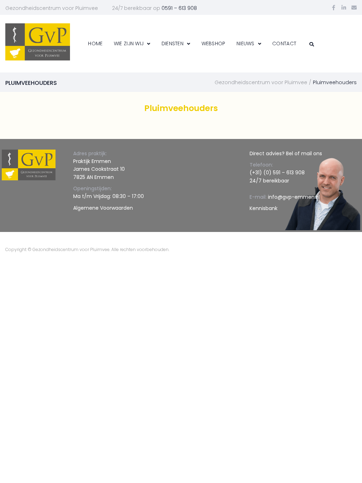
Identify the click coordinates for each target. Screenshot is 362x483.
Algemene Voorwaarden (103, 207)
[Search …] (310, 44)
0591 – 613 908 (179, 8)
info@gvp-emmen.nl (294, 196)
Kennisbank (264, 208)
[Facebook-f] (333, 7)
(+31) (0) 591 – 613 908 (277, 172)
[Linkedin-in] (343, 7)
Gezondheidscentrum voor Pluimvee (261, 82)
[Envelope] (354, 7)
